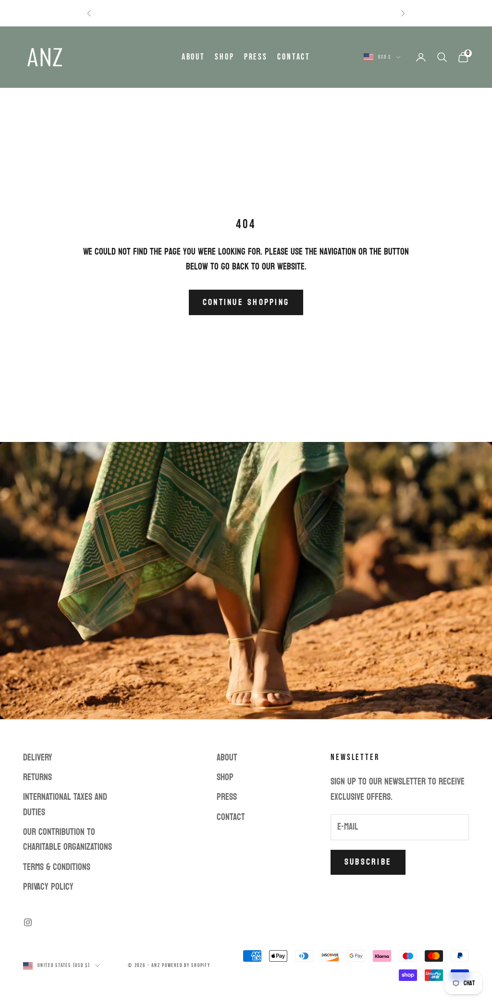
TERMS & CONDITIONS (56, 867)
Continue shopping (246, 302)
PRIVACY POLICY (48, 887)
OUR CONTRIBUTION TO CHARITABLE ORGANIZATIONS (67, 839)
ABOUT (193, 57)
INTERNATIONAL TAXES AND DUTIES (65, 804)
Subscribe (368, 862)
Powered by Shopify (186, 965)
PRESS (256, 57)
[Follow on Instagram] (28, 922)
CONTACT (293, 57)
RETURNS (37, 777)
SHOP (224, 57)
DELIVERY (37, 757)
